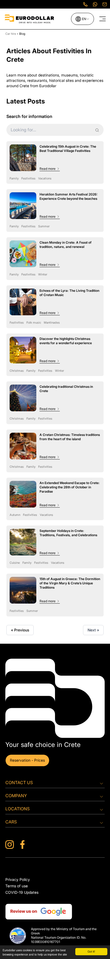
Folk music (33, 322)
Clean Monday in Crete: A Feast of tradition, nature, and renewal (66, 244)
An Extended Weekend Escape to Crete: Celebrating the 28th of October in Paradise (70, 487)
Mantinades (52, 322)
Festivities (28, 178)
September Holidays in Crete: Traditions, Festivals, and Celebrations (68, 533)
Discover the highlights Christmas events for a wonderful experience (66, 341)
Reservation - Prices (27, 760)
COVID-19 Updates (21, 892)
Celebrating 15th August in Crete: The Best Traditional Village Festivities (68, 148)
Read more (48, 169)
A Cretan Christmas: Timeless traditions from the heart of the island (70, 437)
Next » (93, 630)
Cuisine (15, 563)
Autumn (15, 515)
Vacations (45, 178)
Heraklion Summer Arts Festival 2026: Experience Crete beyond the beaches (69, 196)
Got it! (91, 951)
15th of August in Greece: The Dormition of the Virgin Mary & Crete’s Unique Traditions (70, 583)
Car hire (11, 34)
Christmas (17, 371)
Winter (42, 274)
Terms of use (16, 886)
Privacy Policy (17, 879)
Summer (44, 226)
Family (14, 178)
